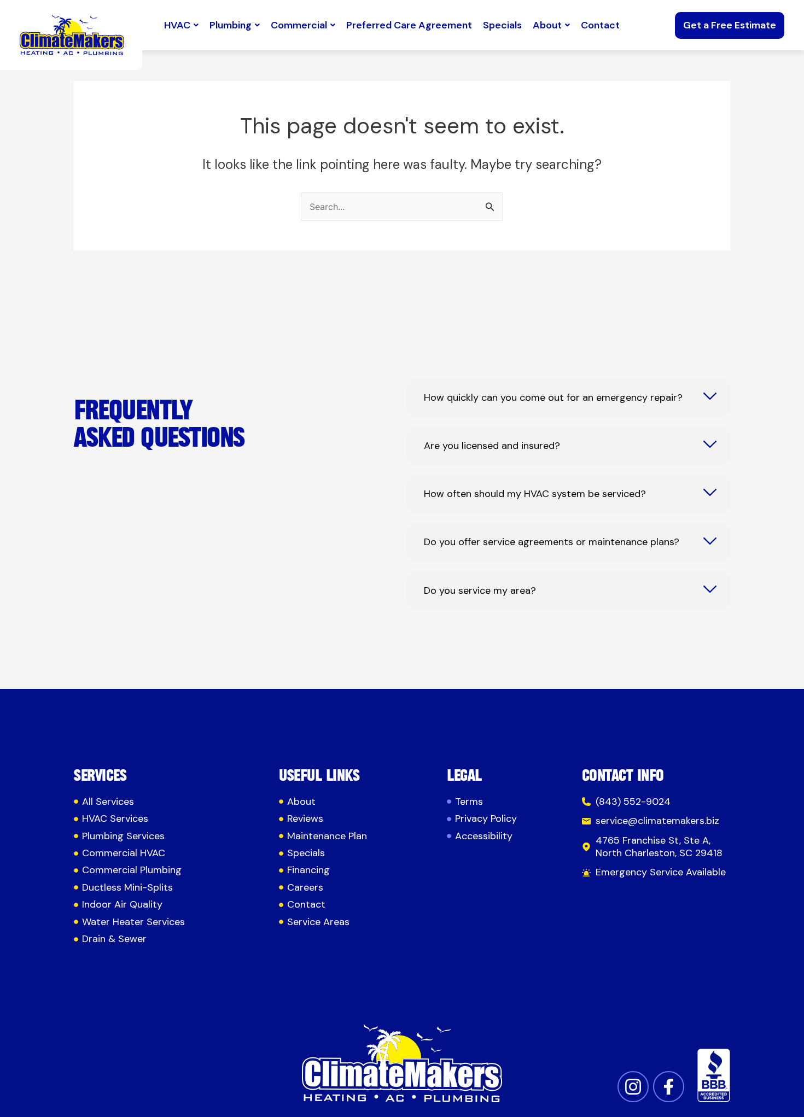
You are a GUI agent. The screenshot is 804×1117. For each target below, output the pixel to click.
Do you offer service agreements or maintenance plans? (551, 542)
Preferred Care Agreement (409, 25)
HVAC (177, 25)
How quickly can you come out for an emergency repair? (553, 397)
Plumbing (230, 25)
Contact (600, 25)
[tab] (568, 397)
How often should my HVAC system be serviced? (535, 494)
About (547, 25)
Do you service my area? (480, 590)
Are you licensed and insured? (492, 446)
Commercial (299, 25)
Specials (502, 25)
